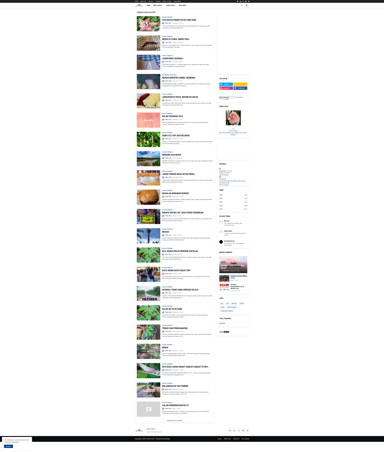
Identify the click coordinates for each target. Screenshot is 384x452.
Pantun (242, 303)
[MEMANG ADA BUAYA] (148, 158)
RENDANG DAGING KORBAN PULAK (239, 277)
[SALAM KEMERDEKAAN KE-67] (148, 409)
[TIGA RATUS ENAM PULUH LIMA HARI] (148, 23)
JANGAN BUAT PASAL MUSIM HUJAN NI (180, 97)
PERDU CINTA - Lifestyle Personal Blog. (158, 439)
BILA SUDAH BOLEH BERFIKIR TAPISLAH (180, 251)
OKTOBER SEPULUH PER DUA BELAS (232, 266)
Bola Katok (222, 179)
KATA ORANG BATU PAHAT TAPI (176, 270)
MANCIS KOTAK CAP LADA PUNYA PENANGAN (182, 212)
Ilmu (222, 303)
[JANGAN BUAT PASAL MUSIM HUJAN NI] (148, 100)
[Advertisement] (233, 42)
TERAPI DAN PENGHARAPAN (175, 328)
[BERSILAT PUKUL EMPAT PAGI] (148, 43)
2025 (233, 198)
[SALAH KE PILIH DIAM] (148, 312)
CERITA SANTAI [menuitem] (157, 5)
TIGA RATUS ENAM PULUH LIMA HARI (179, 20)
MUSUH (165, 232)
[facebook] (246, 1)
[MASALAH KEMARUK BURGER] (148, 197)
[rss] (240, 1)
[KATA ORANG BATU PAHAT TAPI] (148, 274)
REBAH (165, 347)
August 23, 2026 (224, 173)
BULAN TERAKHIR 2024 (172, 116)
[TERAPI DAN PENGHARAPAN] (148, 332)
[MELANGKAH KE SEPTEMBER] (148, 389)
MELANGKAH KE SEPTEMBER (175, 386)
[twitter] (237, 1)
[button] (242, 5)
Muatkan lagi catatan (174, 420)
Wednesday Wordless (227, 311)
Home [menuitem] (148, 5)
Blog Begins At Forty (225, 171)
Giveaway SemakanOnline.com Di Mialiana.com (237, 286)
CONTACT (151, 1)
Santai (222, 307)
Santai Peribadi (231, 307)
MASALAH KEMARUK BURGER (175, 193)
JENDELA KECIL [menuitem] (170, 5)
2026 (233, 195)
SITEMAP (158, 1)
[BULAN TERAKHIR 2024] (148, 120)
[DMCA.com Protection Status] (224, 332)
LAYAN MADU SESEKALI (172, 58)
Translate (226, 99)
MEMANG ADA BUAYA (171, 155)
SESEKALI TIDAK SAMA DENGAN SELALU (180, 289)
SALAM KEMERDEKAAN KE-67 (175, 405)
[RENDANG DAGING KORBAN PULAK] (224, 278)
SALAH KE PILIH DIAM (172, 309)
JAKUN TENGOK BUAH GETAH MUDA (178, 174)
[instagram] (243, 1)
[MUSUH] (148, 235)
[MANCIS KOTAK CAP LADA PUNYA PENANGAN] (148, 216)
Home (219, 439)
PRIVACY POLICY (167, 1)
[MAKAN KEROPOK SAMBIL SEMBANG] (148, 81)
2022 (233, 209)
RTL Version (245, 439)
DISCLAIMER (177, 1)
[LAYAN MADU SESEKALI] (148, 62)
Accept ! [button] (8, 446)
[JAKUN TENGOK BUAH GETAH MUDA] (148, 178)
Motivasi (234, 303)
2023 (233, 205)
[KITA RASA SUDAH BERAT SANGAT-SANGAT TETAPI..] (148, 370)
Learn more (14, 442)
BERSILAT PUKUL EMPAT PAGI (175, 39)
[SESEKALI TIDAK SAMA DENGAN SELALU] (148, 293)
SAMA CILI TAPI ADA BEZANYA (176, 135)
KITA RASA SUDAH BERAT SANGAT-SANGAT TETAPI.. (185, 367)
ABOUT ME (143, 1)
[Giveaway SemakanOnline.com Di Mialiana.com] (224, 287)
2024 (233, 202)
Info (227, 303)
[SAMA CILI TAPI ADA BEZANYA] (148, 139)
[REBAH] (148, 351)
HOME (136, 1)
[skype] (248, 1)
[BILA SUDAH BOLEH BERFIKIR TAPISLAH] (148, 255)
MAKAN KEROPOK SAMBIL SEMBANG (178, 77)
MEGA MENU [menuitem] (182, 5)
